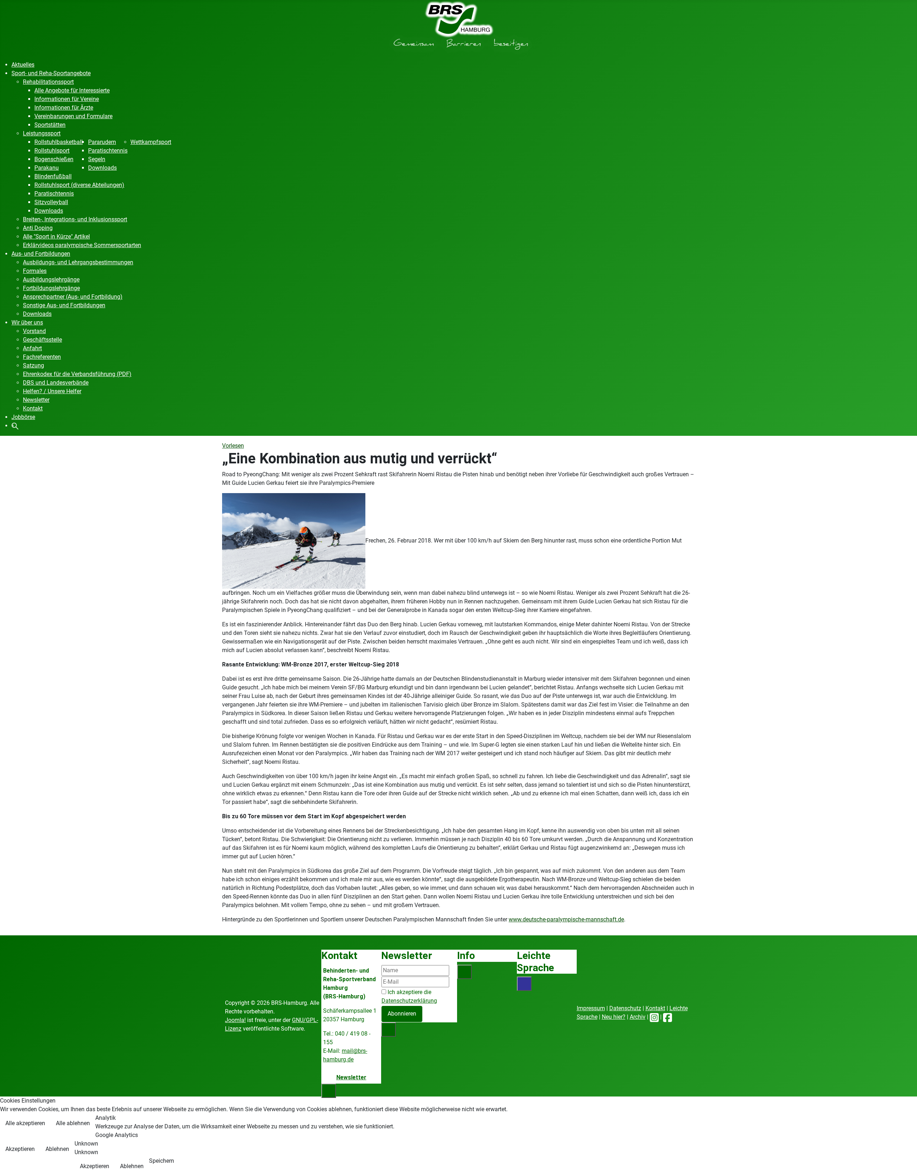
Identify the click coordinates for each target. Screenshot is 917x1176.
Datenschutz (625, 1008)
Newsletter (351, 1077)
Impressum (591, 1008)
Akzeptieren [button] (20, 1149)
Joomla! (235, 1020)
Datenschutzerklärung (409, 1000)
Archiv (637, 1016)
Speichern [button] (161, 1160)
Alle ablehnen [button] (73, 1123)
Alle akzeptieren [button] (25, 1123)
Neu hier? (613, 1016)
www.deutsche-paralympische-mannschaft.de (566, 919)
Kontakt (655, 1008)
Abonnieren (402, 1013)
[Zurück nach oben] (904, 1162)
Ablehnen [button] (57, 1149)
